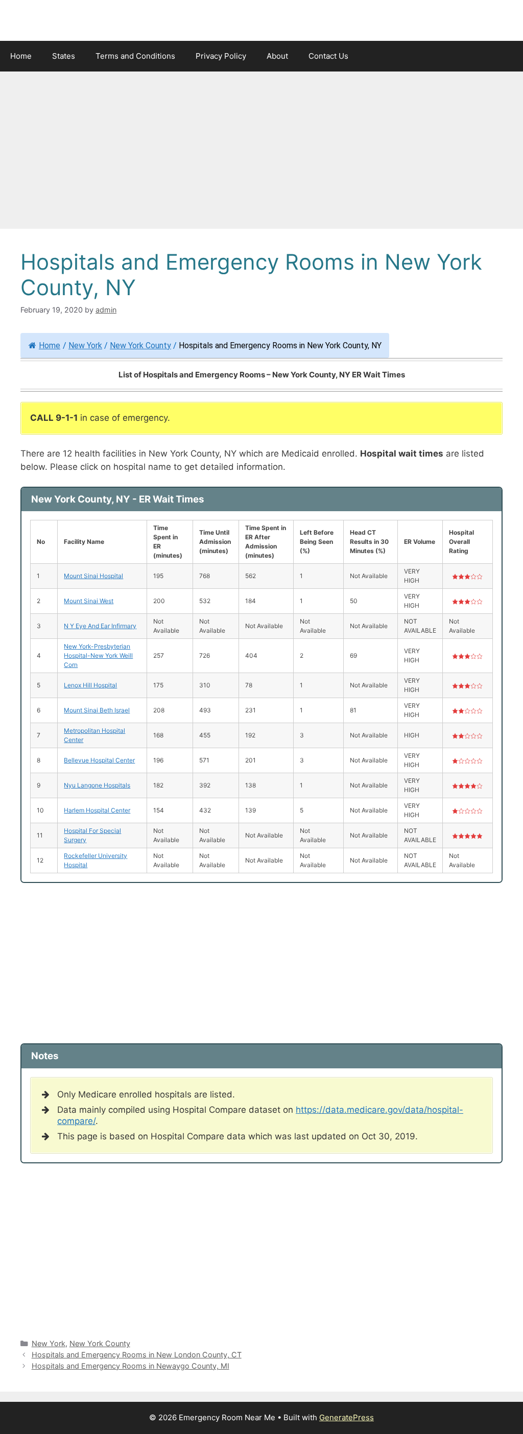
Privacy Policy (221, 56)
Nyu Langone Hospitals (97, 785)
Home (21, 56)
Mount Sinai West (88, 601)
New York (85, 345)
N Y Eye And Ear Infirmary (100, 626)
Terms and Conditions (135, 56)
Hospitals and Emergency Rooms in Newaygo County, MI (130, 1365)
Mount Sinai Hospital (93, 576)
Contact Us (328, 56)
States (63, 56)
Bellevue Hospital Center (99, 760)
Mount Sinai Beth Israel (97, 710)
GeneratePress (346, 1417)
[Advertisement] (261, 153)
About (277, 56)
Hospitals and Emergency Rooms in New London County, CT (137, 1354)
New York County (140, 345)
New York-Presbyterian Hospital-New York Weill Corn (98, 655)
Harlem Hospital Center (97, 810)
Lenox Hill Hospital (90, 685)
